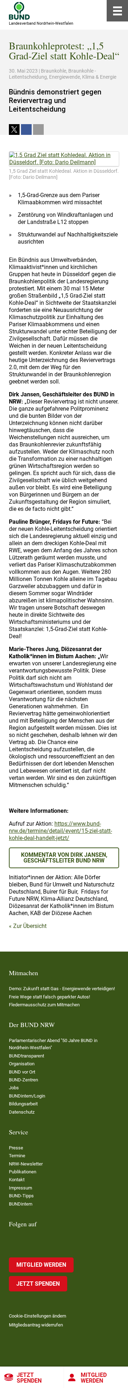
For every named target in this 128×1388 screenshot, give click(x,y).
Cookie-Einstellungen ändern (37, 1316)
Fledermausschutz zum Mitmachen (44, 1004)
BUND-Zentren (23, 1079)
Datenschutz (21, 1112)
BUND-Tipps (21, 1195)
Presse (16, 1147)
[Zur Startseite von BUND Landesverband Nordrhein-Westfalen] (19, 11)
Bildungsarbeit (23, 1103)
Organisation (21, 1063)
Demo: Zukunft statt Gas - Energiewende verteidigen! (62, 988)
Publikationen (22, 1171)
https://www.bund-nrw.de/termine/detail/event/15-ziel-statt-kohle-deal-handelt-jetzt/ (60, 830)
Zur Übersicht (30, 926)
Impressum (20, 1188)
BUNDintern (20, 1204)
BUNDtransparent (26, 1056)
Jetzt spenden (29, 1378)
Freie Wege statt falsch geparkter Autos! (49, 997)
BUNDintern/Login (27, 1096)
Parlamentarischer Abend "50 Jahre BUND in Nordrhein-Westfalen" (53, 1044)
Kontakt (17, 1179)
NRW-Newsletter (26, 1164)
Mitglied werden (94, 1378)
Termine (17, 1155)
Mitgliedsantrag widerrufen (36, 1325)
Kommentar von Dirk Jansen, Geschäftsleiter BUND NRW (64, 857)
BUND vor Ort (22, 1072)
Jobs (14, 1087)
